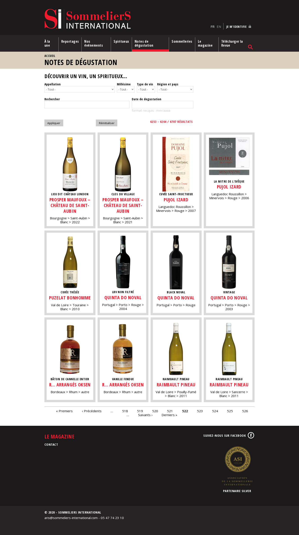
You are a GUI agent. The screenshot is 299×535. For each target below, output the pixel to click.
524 (215, 411)
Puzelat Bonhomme (70, 297)
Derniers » (169, 415)
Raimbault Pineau (176, 384)
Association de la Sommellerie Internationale (237, 466)
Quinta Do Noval (123, 297)
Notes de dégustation (144, 43)
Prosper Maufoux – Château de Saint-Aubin (69, 205)
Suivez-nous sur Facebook (224, 435)
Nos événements (93, 43)
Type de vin (145, 84)
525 (230, 411)
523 (200, 411)
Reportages (70, 41)
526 (245, 411)
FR (213, 26)
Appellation (52, 84)
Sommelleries (182, 41)
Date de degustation (146, 99)
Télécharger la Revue (232, 43)
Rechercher (52, 99)
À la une (47, 43)
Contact (51, 444)
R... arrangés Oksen (70, 384)
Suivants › (145, 415)
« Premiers (64, 411)
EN (219, 26)
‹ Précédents (92, 411)
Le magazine (205, 43)
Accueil (49, 56)
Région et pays (167, 84)
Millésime (124, 84)
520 (155, 411)
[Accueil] (126, 19)
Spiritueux (121, 41)
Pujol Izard (176, 199)
